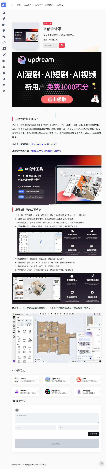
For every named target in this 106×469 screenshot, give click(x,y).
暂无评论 (21, 400)
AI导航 (26, 465)
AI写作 (38, 5)
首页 (19, 5)
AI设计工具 (48, 23)
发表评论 (93, 434)
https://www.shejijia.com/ (43, 144)
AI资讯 (60, 5)
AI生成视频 (49, 5)
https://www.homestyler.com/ (45, 150)
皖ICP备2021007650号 (37, 465)
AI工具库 (28, 5)
